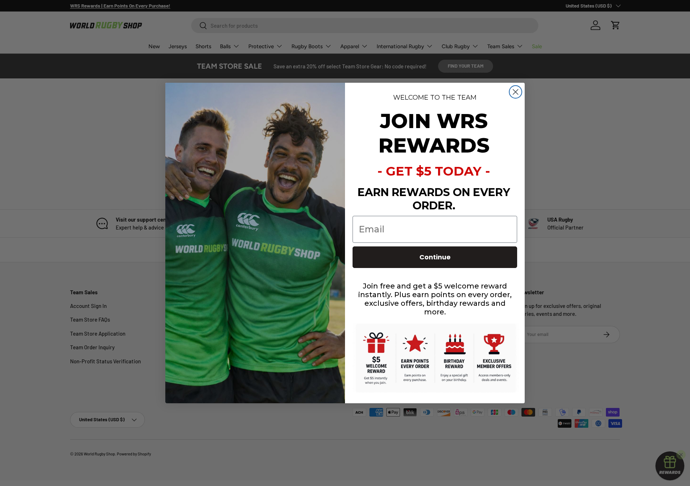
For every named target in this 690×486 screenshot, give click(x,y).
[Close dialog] (515, 92)
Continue (435, 257)
